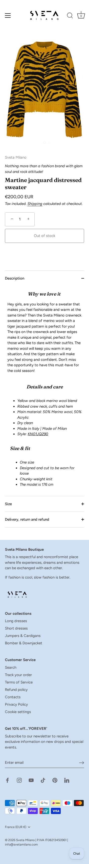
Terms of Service (19, 682)
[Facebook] (7, 780)
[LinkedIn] (66, 780)
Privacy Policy (16, 704)
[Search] (70, 16)
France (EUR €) (15, 827)
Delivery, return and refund (27, 519)
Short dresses (16, 628)
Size (8, 504)
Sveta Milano (25, 840)
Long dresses (16, 621)
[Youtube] (31, 780)
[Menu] (7, 15)
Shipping (34, 203)
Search (10, 667)
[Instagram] (19, 780)
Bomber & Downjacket (23, 643)
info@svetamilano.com (21, 844)
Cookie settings (18, 712)
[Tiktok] (43, 780)
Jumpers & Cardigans (23, 635)
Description (14, 278)
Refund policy (16, 689)
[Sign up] (81, 762)
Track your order (18, 675)
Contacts (13, 697)
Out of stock (44, 235)
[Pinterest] (54, 780)
